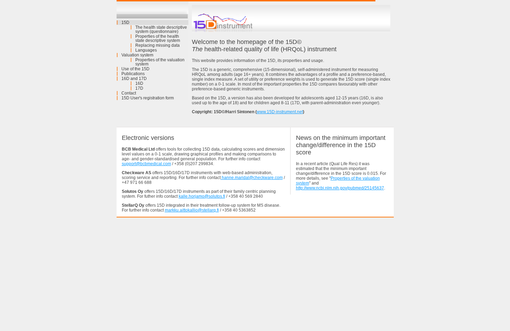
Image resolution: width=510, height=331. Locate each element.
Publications (133, 73)
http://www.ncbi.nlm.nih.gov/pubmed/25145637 (340, 188)
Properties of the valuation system (160, 61)
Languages (146, 50)
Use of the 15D (135, 68)
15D (125, 22)
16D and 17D (134, 78)
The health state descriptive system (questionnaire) (161, 29)
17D (139, 88)
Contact (128, 93)
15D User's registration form (147, 98)
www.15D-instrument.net (280, 111)
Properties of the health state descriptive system (157, 38)
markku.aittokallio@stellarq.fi (192, 210)
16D (139, 83)
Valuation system (137, 55)
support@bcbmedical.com (146, 163)
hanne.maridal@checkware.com (252, 177)
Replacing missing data (157, 45)
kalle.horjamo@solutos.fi (202, 196)
